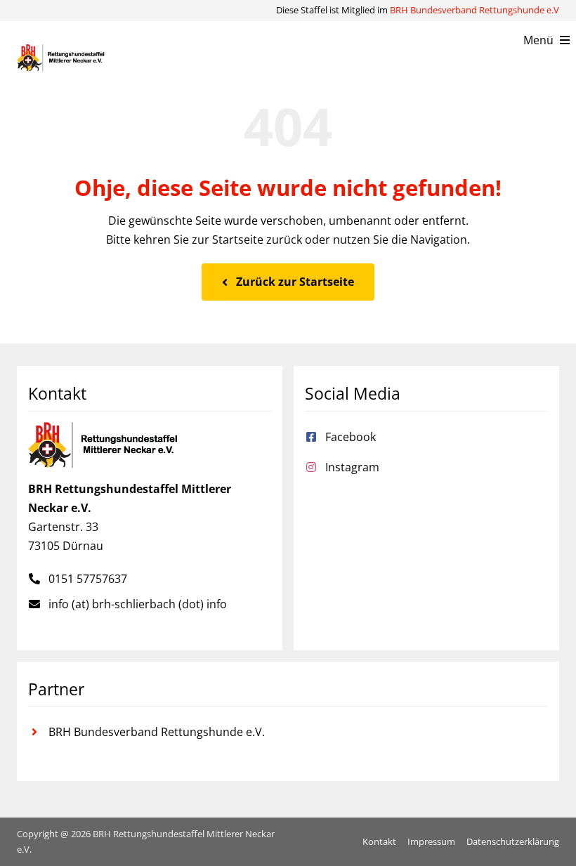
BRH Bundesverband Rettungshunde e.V (474, 10)
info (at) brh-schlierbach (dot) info (137, 604)
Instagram (352, 467)
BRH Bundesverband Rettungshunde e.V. (156, 732)
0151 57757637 (87, 578)
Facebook (350, 437)
